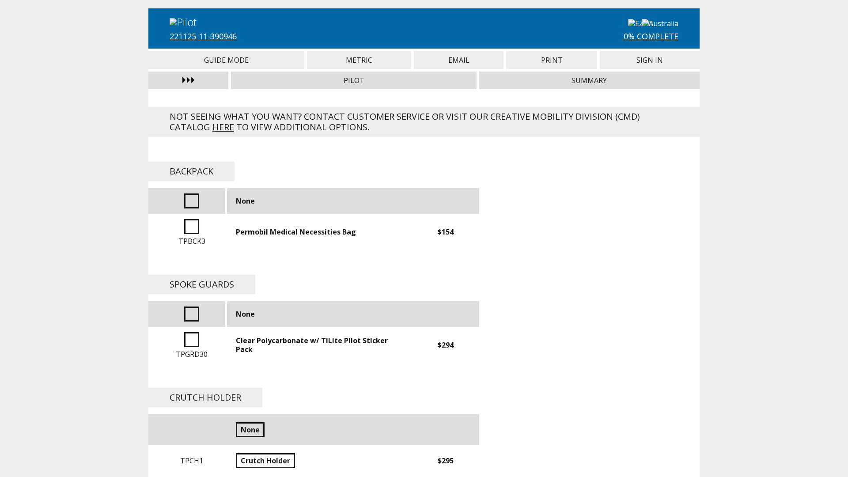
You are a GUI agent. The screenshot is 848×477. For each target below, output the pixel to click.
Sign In (650, 60)
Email (459, 60)
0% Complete (651, 36)
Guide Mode (226, 60)
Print (551, 60)
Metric (359, 60)
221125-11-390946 (203, 36)
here (223, 127)
